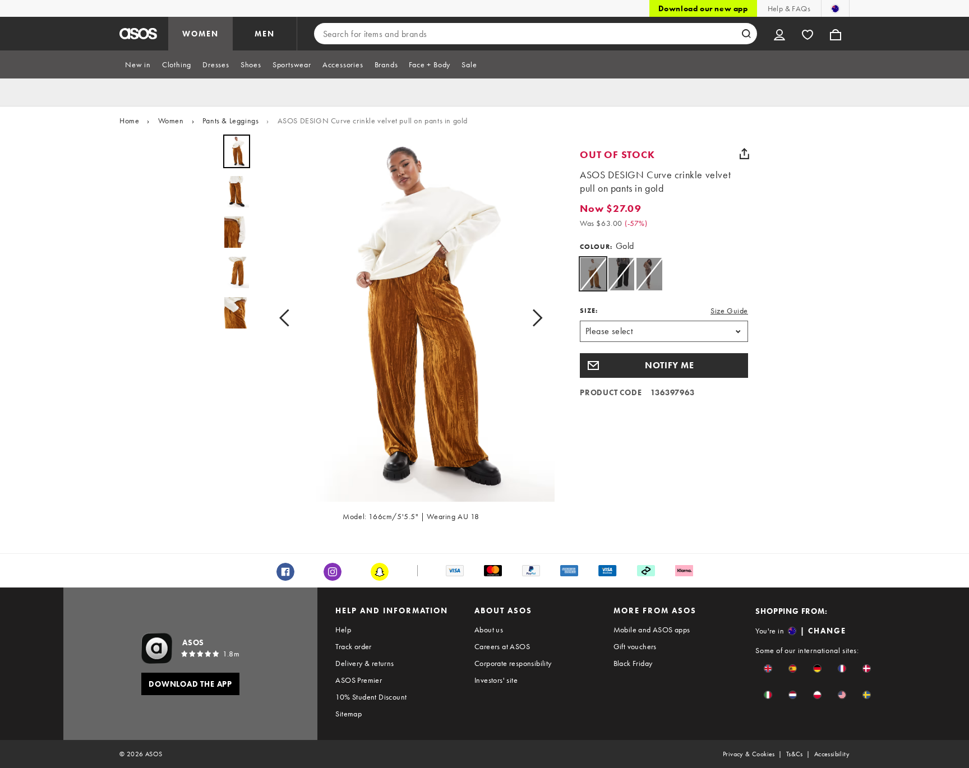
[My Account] (779, 33)
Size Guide (729, 311)
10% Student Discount (371, 697)
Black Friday (633, 663)
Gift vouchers (635, 646)
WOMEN (200, 34)
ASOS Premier (358, 680)
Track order (353, 646)
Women (171, 120)
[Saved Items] (807, 33)
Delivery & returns (364, 663)
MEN (265, 34)
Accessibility (832, 754)
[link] (593, 274)
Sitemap (348, 714)
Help (343, 629)
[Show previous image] (287, 318)
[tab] (137, 64)
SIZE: (589, 310)
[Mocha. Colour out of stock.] (649, 274)
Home (129, 120)
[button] (664, 365)
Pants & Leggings (230, 120)
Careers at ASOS (502, 646)
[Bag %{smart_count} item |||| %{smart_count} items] (836, 33)
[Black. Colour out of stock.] (621, 274)
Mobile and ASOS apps (651, 629)
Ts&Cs (794, 754)
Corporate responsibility (513, 663)
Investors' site (496, 680)
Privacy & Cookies (749, 754)
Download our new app (703, 8)
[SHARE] (744, 154)
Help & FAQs (789, 8)
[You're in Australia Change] (835, 8)
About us (488, 629)
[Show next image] (533, 318)
